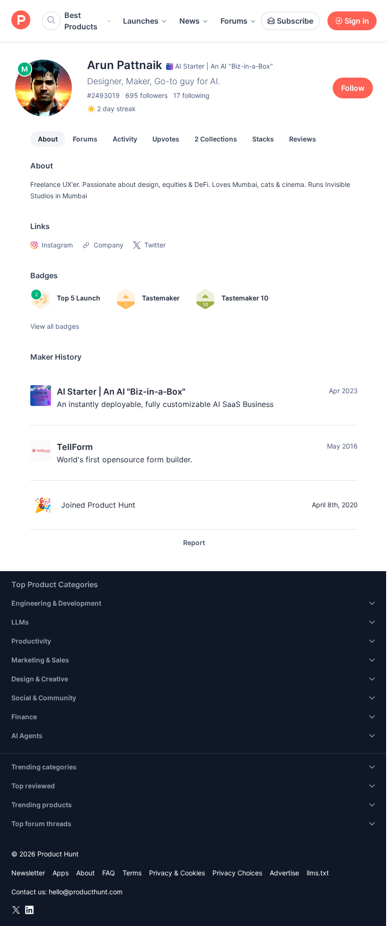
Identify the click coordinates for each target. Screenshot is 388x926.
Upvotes (165, 139)
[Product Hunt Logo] (20, 20)
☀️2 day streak (111, 109)
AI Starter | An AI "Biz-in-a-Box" (121, 392)
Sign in (356, 21)
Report (194, 542)
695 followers (146, 95)
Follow (352, 88)
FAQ (108, 873)
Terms (132, 873)
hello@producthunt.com (86, 892)
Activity (125, 139)
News (189, 21)
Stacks (263, 139)
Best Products (80, 20)
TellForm (75, 447)
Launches (141, 21)
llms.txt (318, 873)
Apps (61, 873)
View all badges (54, 326)
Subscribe (295, 21)
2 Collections (215, 139)
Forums (233, 21)
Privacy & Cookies (177, 873)
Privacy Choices (237, 873)
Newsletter (28, 873)
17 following (191, 95)
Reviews (302, 139)
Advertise (284, 873)
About (48, 139)
